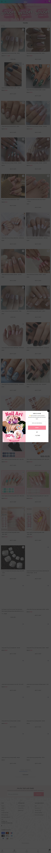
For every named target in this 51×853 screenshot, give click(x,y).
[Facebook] (37, 432)
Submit (37, 427)
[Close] (48, 411)
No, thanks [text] (37, 435)
